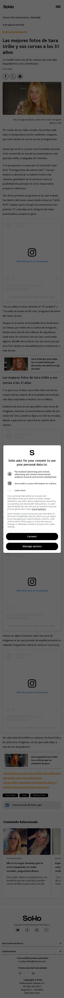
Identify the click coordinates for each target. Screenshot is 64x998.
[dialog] (32, 499)
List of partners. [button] (39, 509)
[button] (32, 490)
